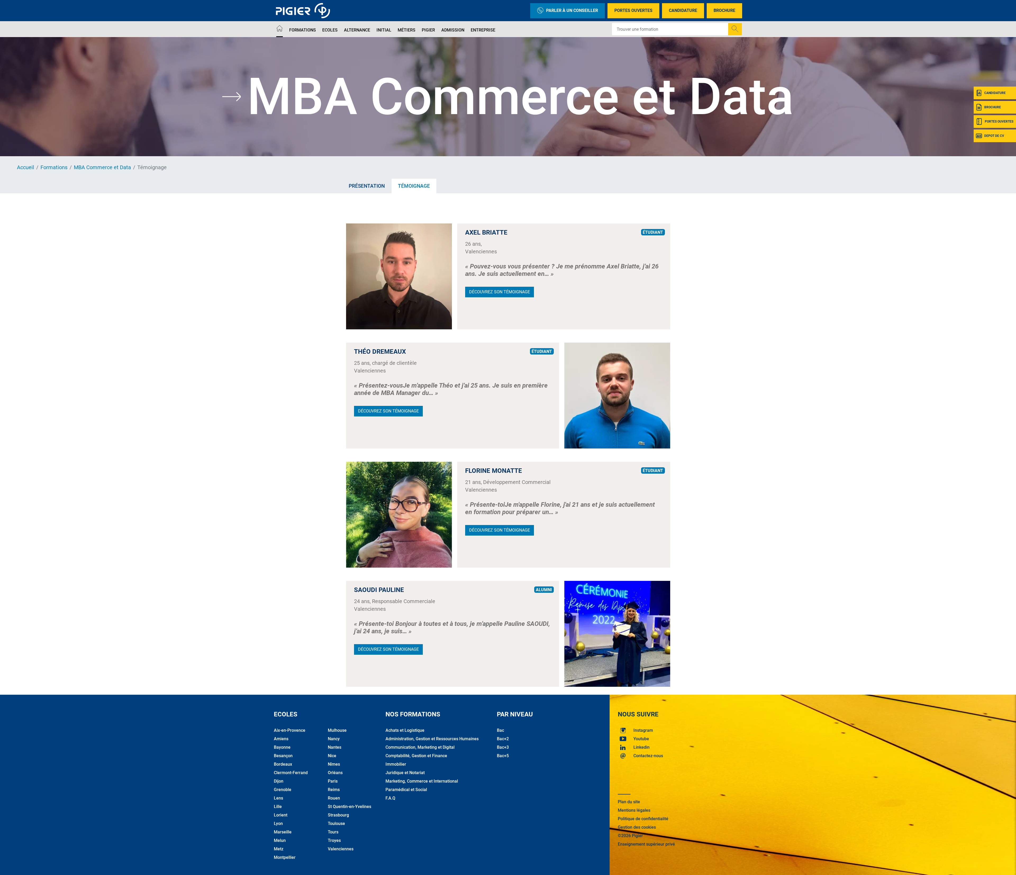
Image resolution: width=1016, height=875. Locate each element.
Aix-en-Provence (289, 730)
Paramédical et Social (406, 789)
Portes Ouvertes (633, 10)
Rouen (334, 798)
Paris (333, 781)
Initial (384, 30)
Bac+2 (503, 738)
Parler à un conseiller (572, 10)
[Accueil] (279, 29)
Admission (452, 30)
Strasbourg (338, 815)
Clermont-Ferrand (291, 772)
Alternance (357, 30)
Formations (302, 30)
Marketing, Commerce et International (421, 781)
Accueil (25, 167)
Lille (278, 806)
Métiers (406, 30)
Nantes (334, 747)
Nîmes (334, 764)
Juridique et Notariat (405, 772)
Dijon (278, 781)
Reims (334, 789)
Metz (278, 848)
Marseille (283, 831)
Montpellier (285, 857)
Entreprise (483, 30)
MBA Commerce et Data (102, 167)
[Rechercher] (735, 29)
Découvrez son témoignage (499, 291)
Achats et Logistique (404, 730)
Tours (333, 831)
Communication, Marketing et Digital (420, 747)
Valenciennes (340, 848)
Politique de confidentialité (643, 818)
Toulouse (336, 823)
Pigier (428, 30)
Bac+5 (503, 755)
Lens (278, 798)
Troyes (334, 840)
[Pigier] (304, 10)
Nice (332, 755)
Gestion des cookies (637, 827)
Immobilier (395, 764)
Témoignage (414, 186)
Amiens (281, 738)
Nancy (334, 738)
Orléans (335, 772)
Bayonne (282, 747)
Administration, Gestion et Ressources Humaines (432, 738)
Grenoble (282, 789)
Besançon (283, 755)
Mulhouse (337, 730)
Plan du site (629, 801)
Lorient (280, 815)
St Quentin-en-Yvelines (349, 806)
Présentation (367, 186)
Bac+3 (503, 747)
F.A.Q (390, 798)
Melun (280, 840)
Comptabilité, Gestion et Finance (416, 755)
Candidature (683, 10)
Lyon (278, 823)
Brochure (724, 10)
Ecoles (330, 30)
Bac (500, 730)
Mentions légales (634, 810)
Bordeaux (283, 764)
